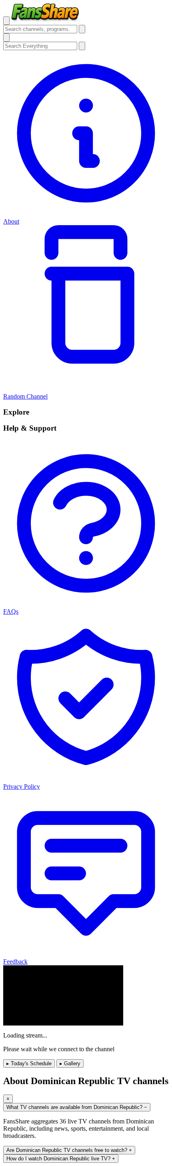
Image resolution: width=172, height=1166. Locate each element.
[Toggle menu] (6, 20)
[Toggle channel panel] (6, 37)
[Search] (82, 29)
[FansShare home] (45, 20)
